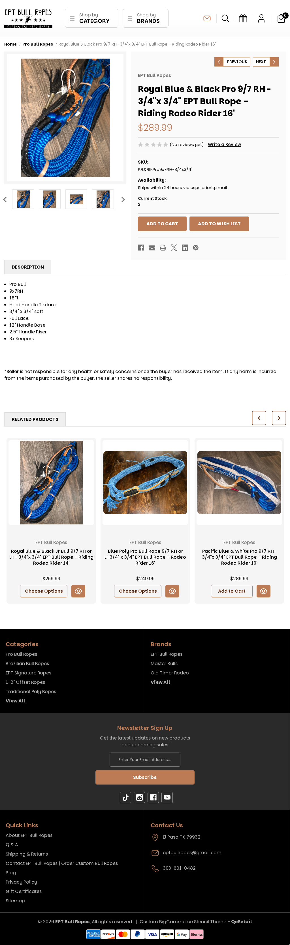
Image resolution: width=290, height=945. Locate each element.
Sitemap (15, 900)
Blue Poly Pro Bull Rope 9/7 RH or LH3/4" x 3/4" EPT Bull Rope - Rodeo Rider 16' (145, 557)
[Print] (163, 247)
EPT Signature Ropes (28, 673)
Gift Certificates (24, 891)
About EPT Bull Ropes (29, 835)
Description (28, 267)
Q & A (12, 844)
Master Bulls (164, 663)
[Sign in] (261, 18)
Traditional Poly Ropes (31, 691)
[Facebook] (141, 247)
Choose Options (44, 591)
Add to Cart (232, 591)
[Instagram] (139, 797)
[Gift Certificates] (243, 18)
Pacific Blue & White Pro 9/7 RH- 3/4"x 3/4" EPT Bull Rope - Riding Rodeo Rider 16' (239, 557)
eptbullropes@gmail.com (207, 18)
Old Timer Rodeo (170, 673)
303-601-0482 (179, 868)
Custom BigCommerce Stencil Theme (183, 921)
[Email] (152, 247)
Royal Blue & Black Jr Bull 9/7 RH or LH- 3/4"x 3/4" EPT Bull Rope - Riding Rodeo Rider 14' (51, 557)
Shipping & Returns (27, 854)
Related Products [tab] (35, 419)
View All (15, 701)
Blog (11, 872)
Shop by (94, 18)
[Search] (225, 18)
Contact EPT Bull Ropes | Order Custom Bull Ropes (62, 863)
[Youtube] (167, 797)
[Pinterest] (196, 247)
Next (123, 199)
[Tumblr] (125, 797)
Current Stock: (153, 201)
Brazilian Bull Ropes (27, 663)
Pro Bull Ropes (21, 654)
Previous (5, 199)
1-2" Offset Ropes (25, 682)
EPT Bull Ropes (166, 654)
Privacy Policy (21, 882)
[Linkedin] (185, 247)
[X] (174, 247)
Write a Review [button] (224, 144)
